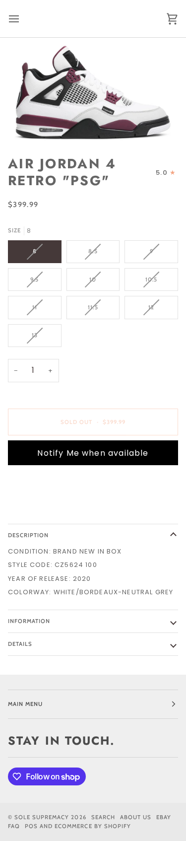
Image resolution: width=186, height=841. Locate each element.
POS (31, 826)
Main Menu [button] (25, 704)
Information (29, 621)
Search (103, 817)
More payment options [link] (53, 510)
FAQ (14, 826)
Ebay (163, 817)
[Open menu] (23, 18)
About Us (135, 817)
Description (28, 535)
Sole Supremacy (41, 817)
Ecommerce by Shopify (93, 826)
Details (20, 643)
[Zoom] (93, 93)
